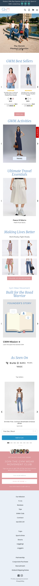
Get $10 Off (20, 522)
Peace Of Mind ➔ (19, 221)
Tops (20, 531)
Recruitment (20, 566)
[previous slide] (4, 33)
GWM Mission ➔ (13, 343)
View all (19, 114)
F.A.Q (20, 501)
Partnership (20, 557)
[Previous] (2, 412)
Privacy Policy (20, 581)
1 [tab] (16, 49)
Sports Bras (20, 535)
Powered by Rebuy (19, 445)
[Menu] (37, 10)
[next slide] (35, 33)
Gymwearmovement (22, 579)
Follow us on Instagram (19, 278)
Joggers (20, 548)
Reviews (20, 505)
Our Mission (20, 497)
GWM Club (20, 513)
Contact (20, 518)
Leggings (20, 544)
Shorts (20, 540)
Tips (20, 509)
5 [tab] (22, 49)
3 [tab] (19, 49)
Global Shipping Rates (20, 570)
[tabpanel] (19, 33)
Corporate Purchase (20, 562)
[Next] (37, 412)
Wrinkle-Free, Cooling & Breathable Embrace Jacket (19, 422)
